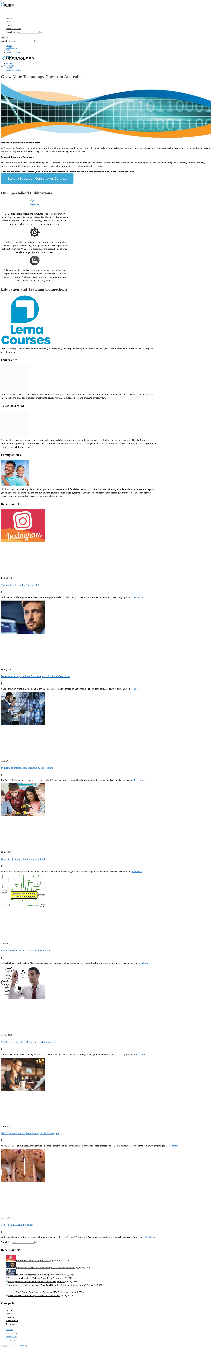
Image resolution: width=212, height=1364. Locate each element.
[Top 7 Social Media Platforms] (106, 1182)
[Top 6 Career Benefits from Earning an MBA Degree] (106, 1091)
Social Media (12, 1316)
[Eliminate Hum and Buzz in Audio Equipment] (106, 908)
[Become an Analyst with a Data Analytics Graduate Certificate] (106, 634)
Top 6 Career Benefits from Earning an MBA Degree (52, 1288)
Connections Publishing (17, 1342)
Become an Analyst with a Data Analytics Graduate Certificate (45, 1267)
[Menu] (2, 66)
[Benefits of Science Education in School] (106, 817)
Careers (9, 1310)
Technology (11, 1320)
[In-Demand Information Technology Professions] (106, 725)
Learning (10, 1313)
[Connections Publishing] (106, 7)
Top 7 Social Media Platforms (46, 1291)
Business (10, 1306)
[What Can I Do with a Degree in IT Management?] (106, 999)
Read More (137, 597)
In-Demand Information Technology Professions (39, 1274)
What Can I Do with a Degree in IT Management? (63, 1285)
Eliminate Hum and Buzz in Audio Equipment (43, 1281)
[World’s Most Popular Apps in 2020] (106, 542)
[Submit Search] (41, 32)
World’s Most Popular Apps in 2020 (33, 1260)
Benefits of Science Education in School (41, 1278)
